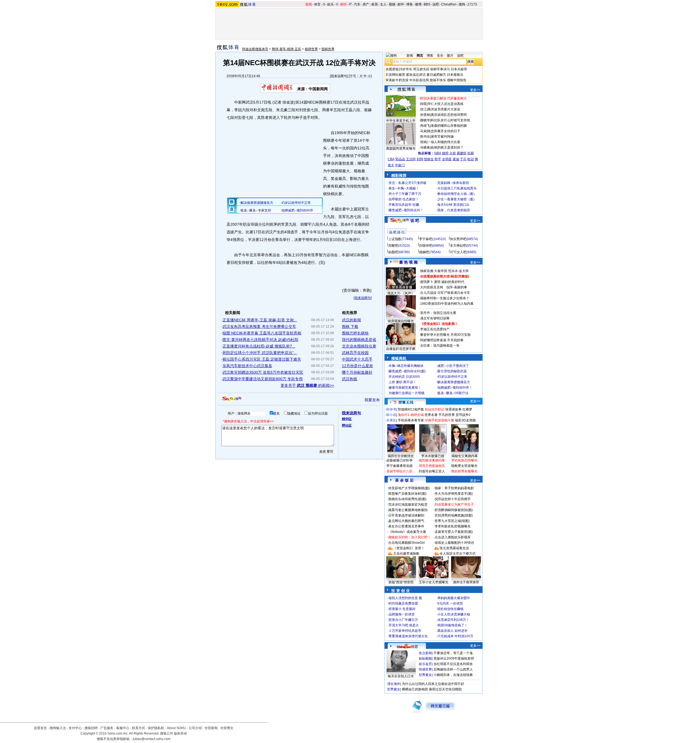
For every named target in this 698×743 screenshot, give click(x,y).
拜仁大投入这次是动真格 (446, 104)
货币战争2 (463, 415)
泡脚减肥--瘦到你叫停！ (454, 387)
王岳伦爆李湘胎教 (406, 553)
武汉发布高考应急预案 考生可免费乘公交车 (259, 326)
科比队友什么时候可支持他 (450, 120)
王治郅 (411, 159)
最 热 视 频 (408, 262)
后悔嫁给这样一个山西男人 (453, 669)
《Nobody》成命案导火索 (407, 532)
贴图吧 (393, 252)
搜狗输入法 (58, 728)
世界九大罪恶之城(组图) (452, 521)
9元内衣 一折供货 (450, 603)
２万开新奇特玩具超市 (405, 631)
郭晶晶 (400, 159)
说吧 (435, 4)
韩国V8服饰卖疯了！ (452, 625)
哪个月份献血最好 (357, 372)
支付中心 (75, 728)
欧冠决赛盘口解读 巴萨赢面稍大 (443, 98)
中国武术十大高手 (357, 359)
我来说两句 (339, 76)
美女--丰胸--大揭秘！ (404, 188)
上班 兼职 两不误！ (402, 382)
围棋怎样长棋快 (355, 333)
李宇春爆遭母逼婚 (399, 466)
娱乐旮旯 (425, 664)
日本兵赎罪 (459, 69)
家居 (374, 4)
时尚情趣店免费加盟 (403, 603)
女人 (383, 4)
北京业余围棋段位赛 (359, 346)
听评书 (391, 409)
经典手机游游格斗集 (439, 420)
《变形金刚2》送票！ (409, 548)
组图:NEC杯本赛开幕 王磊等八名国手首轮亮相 (261, 333)
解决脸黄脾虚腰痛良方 (453, 382)
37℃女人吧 (458, 252)
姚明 (445, 153)
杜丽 (470, 153)
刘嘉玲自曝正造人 (432, 471)
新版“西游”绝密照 (401, 582)
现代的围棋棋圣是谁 (359, 339)
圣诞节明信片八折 (399, 471)
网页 (420, 56)
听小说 (391, 415)
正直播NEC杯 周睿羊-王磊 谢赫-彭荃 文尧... (259, 320)
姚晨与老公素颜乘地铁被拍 (408, 510)
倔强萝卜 (426, 282)
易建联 (462, 153)
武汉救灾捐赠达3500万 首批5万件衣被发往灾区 (262, 372)
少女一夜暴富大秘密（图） (457, 199)
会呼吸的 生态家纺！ (404, 199)
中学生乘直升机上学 (401, 121)
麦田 (437, 282)
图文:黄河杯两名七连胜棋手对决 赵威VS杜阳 (260, 339)
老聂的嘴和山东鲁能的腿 (449, 126)
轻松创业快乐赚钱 (450, 609)
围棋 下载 (350, 326)
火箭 (452, 153)
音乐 (440, 56)
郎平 (438, 159)
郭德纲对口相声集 (411, 409)
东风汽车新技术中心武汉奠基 (247, 366)
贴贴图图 (425, 658)
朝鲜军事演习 (440, 69)
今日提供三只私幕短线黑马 (457, 188)
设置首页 (40, 728)
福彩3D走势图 (465, 420)
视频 (392, 4)
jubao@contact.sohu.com (151, 739)
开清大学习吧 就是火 (404, 625)
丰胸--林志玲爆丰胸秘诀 (406, 366)
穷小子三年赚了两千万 (405, 194)
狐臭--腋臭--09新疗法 (452, 393)
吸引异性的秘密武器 (452, 371)
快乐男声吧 (458, 239)
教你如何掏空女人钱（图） (457, 194)
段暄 (423, 104)
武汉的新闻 (351, 320)
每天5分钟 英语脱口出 (453, 205)
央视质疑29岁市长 (399, 69)
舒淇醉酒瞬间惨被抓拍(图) (454, 510)
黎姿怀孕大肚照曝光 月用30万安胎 (445, 335)
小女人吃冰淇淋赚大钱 (453, 614)
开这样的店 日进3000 (404, 377)
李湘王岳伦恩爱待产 (435, 329)
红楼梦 (467, 409)
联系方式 (138, 728)
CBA (391, 159)
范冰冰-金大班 (458, 271)
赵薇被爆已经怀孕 (399, 460)
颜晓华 (425, 120)
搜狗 (462, 4)
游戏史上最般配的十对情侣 (454, 543)
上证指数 (394, 239)
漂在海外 (393, 684)
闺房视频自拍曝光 (401, 321)
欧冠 (470, 159)
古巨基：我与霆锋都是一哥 (439, 346)
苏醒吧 (393, 245)
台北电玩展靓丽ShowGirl (406, 543)
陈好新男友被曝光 (464, 471)
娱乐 (330, 4)
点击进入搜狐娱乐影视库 (453, 537)
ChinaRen (448, 4)
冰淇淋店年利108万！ (453, 620)
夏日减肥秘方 (436, 75)
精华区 (347, 419)
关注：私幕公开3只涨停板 (407, 183)
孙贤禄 (425, 115)
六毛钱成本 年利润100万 (455, 636)
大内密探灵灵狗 (431, 287)
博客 (409, 4)
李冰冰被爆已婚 (432, 456)
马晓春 (425, 147)
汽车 (357, 4)
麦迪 (456, 159)
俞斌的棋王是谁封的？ (447, 147)
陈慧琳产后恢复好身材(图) (407, 494)
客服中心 (122, 728)
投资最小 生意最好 (402, 609)
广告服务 (106, 728)
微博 (418, 4)
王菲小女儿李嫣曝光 (433, 582)
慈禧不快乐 (438, 80)
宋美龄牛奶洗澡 (397, 80)
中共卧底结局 (419, 80)
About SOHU (176, 728)
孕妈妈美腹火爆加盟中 (453, 598)
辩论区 (347, 425)
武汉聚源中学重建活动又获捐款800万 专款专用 (262, 379)
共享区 (391, 420)
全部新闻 (211, 728)
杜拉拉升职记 (434, 409)
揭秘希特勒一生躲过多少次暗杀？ (444, 298)
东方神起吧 (458, 245)
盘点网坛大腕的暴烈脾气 (406, 521)
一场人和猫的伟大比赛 (444, 142)
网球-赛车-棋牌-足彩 (286, 49)
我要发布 (372, 400)
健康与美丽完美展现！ (405, 387)
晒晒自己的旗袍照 (415, 689)
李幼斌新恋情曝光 (464, 460)
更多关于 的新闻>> (307, 385)
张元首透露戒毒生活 (454, 548)
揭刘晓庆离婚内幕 (432, 460)
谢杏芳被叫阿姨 (442, 136)
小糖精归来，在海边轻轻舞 (453, 675)
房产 (366, 4)
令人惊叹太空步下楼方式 (458, 553)
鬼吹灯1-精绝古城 (411, 415)
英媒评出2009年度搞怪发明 (454, 658)
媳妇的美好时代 (452, 282)
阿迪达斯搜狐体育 (255, 49)
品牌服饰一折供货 (402, 614)
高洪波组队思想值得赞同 (449, 115)
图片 (450, 56)
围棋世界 (328, 49)
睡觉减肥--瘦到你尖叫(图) (407, 371)
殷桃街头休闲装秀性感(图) (407, 499)
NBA (437, 153)
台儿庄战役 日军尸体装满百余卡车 (445, 293)
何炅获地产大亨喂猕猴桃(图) (409, 488)
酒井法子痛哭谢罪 (466, 582)
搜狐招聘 (91, 728)
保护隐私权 (156, 728)
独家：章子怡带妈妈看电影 (454, 488)
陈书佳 (425, 136)
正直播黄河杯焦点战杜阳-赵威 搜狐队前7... (258, 346)
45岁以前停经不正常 (452, 377)
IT (350, 4)
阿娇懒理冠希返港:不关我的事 (442, 340)
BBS (427, 4)
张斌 (423, 142)
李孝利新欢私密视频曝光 (453, 526)
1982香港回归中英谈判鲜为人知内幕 (447, 304)
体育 (317, 4)
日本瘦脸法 (455, 75)
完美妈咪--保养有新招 (453, 183)
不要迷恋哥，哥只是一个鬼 (453, 653)
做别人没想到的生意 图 (405, 598)
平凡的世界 (446, 415)
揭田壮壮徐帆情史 (401, 456)
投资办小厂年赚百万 (403, 620)
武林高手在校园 (355, 353)
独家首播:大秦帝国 (433, 271)
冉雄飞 (425, 126)
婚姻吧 (424, 252)
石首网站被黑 (395, 75)
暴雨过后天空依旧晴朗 (445, 689)
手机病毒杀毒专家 (411, 420)
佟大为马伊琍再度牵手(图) (454, 494)
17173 (472, 4)
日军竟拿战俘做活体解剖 (406, 515)
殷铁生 (429, 159)
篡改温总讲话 (416, 75)
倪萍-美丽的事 (456, 287)
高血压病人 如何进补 (452, 631)
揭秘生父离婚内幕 (465, 456)
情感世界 (425, 669)
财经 (343, 4)
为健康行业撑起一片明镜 (407, 393)
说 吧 (414, 220)
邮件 (401, 4)
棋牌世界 (311, 49)
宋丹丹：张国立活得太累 (438, 313)
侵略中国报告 (457, 80)
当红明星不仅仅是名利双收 (453, 664)
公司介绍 (195, 728)
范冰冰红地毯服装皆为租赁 (408, 504)
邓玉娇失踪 (421, 69)
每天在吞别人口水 (401, 676)
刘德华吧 (425, 245)
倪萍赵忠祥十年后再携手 (453, 499)
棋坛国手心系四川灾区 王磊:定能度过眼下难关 (261, 359)
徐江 (423, 109)
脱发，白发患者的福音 (453, 210)
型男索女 (425, 675)
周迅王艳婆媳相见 (432, 466)
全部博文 (226, 728)
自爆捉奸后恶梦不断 (401, 349)
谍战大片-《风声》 (400, 293)
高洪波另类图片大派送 (444, 109)
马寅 (423, 131)
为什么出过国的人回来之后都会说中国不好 (433, 684)
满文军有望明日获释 (435, 318)
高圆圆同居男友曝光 (401, 148)
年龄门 (400, 165)
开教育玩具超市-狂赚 (404, 205)
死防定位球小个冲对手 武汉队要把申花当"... (259, 353)
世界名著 (431, 415)
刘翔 (420, 159)
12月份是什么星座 (357, 366)
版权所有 (180, 733)
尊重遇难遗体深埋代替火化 (408, 636)
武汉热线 (349, 379)
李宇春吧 (425, 239)
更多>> (475, 90)
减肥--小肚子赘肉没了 (453, 366)
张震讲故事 (453, 409)
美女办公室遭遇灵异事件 (406, 526)
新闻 (308, 4)
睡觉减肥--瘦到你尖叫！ (406, 210)
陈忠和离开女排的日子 (444, 131)
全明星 (447, 159)
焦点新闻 (425, 653)
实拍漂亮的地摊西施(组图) (454, 515)
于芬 (463, 159)
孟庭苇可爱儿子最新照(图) (454, 532)
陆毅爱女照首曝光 (464, 466)
